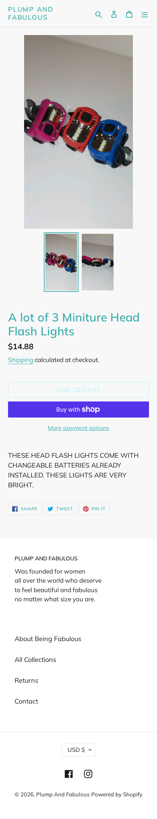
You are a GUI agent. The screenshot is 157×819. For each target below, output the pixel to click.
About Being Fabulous (48, 639)
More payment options (78, 427)
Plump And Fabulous (31, 13)
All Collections (35, 659)
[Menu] (144, 13)
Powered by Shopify (116, 794)
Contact (26, 701)
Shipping (20, 359)
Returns (26, 680)
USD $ (76, 749)
